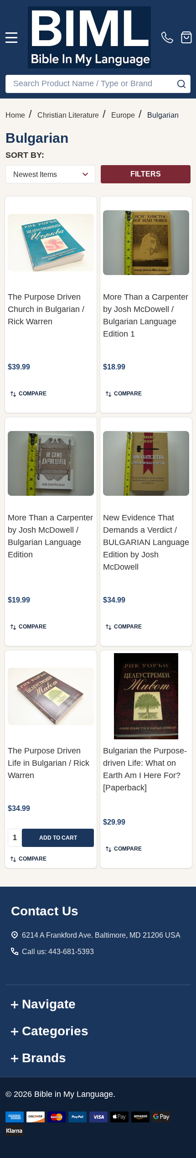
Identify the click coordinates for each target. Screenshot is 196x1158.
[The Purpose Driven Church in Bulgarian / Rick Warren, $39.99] (51, 242)
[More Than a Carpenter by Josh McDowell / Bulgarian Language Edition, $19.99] (51, 463)
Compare (32, 393)
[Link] (89, 37)
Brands (44, 1058)
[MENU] (11, 37)
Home (15, 115)
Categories (55, 1031)
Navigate (49, 1004)
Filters (145, 174)
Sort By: (24, 155)
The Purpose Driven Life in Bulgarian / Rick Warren (48, 763)
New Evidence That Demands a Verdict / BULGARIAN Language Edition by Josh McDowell (146, 542)
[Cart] (186, 37)
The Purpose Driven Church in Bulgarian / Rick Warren (46, 309)
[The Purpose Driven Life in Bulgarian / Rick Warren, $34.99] (51, 696)
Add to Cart (58, 838)
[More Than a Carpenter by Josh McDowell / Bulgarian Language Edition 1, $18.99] (146, 242)
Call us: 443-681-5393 (58, 951)
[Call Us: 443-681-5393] (169, 37)
